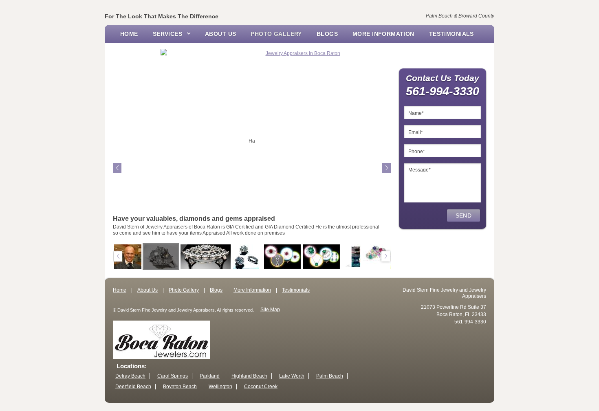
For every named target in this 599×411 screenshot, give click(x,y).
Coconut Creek (260, 386)
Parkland (210, 376)
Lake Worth (291, 376)
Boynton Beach (180, 386)
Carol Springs (172, 376)
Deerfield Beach (133, 386)
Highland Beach (249, 376)
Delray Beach (130, 376)
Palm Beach (329, 376)
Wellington (220, 386)
